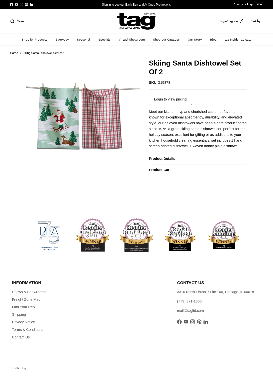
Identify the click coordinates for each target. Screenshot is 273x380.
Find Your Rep (23, 307)
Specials (104, 39)
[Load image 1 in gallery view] (83, 116)
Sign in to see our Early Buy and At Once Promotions (136, 4)
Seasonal (83, 39)
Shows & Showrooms (29, 292)
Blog (213, 39)
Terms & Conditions (27, 330)
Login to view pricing (170, 99)
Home (14, 52)
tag (24, 368)
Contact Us (21, 337)
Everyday (62, 39)
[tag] (136, 21)
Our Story (195, 39)
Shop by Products (34, 39)
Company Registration (248, 4)
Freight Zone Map (26, 299)
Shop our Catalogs (166, 39)
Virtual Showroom (132, 39)
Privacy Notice (23, 322)
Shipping (19, 314)
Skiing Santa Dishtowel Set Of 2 (43, 52)
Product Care (160, 170)
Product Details (162, 159)
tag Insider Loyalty (238, 39)
